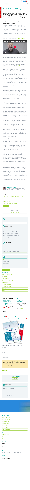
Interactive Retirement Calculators (7, 274)
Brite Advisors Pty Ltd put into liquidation (8, 246)
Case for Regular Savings (6, 438)
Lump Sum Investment (6, 436)
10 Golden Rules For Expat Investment (7, 280)
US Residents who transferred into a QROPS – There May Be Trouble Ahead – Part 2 (13, 231)
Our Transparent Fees (5, 276)
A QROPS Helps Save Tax (8, 199)
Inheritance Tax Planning (6, 421)
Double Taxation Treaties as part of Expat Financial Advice (13, 196)
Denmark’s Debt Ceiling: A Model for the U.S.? (9, 395)
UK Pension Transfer (6, 434)
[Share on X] (13, 212)
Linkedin (3, 446)
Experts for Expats (5, 288)
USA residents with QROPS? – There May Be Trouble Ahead (10, 233)
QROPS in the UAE (7, 201)
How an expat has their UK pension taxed (10, 203)
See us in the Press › (6, 269)
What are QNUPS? (5, 427)
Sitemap (3, 290)
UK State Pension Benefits (6, 429)
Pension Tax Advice (6, 423)
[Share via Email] (19, 212)
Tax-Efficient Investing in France (7, 237)
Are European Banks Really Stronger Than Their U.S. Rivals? (11, 251)
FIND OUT (15, 378)
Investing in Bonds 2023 (6, 263)
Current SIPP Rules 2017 (6, 419)
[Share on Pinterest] (17, 212)
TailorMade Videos (5, 282)
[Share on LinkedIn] (15, 212)
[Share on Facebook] (11, 212)
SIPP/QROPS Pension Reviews (6, 278)
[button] (27, 4)
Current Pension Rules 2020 (7, 417)
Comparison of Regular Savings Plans (7, 284)
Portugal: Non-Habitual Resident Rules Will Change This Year (11, 235)
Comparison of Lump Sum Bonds (7, 286)
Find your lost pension (6, 261)
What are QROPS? (5, 425)
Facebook (3, 443)
